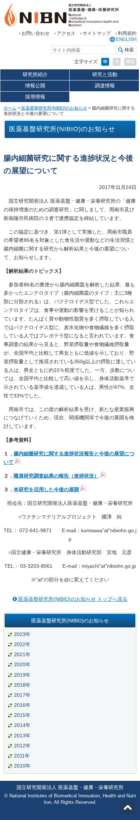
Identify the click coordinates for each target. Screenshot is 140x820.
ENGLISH (126, 39)
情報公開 (35, 85)
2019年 (22, 675)
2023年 (22, 634)
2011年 (22, 756)
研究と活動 (104, 74)
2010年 (22, 766)
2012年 (22, 745)
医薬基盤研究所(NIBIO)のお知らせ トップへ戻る (72, 599)
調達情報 (105, 85)
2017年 (22, 695)
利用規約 (127, 33)
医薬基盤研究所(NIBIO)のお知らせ (54, 108)
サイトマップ (97, 33)
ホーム (10, 108)
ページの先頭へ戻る (127, 807)
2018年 (22, 685)
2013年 (22, 735)
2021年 (22, 654)
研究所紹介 (35, 74)
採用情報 (35, 97)
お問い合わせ (36, 33)
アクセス (66, 33)
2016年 (22, 705)
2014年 (22, 725)
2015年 (22, 715)
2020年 (22, 664)
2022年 (22, 644)
